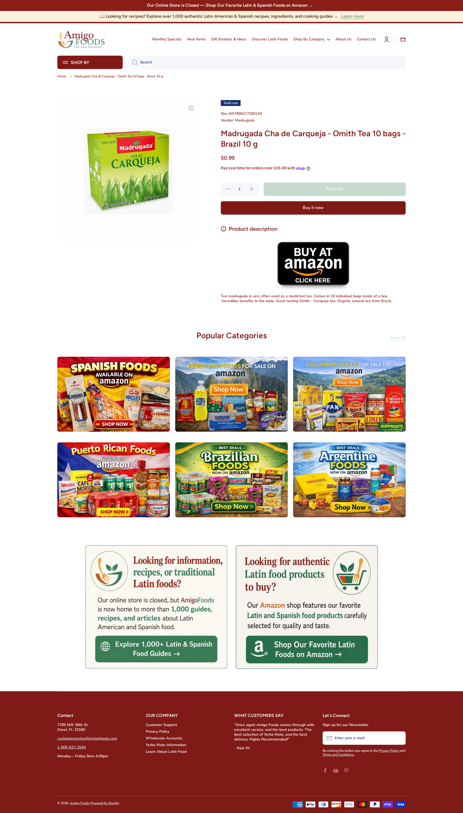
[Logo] (81, 39)
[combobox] (267, 62)
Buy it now (313, 208)
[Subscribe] (399, 738)
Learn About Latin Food (166, 751)
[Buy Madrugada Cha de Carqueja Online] (313, 263)
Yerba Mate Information (166, 744)
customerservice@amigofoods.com (87, 738)
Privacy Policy (157, 731)
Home (61, 76)
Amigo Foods (79, 803)
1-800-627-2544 (71, 747)
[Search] (132, 62)
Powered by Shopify (104, 803)
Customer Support (161, 724)
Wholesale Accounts (164, 738)
